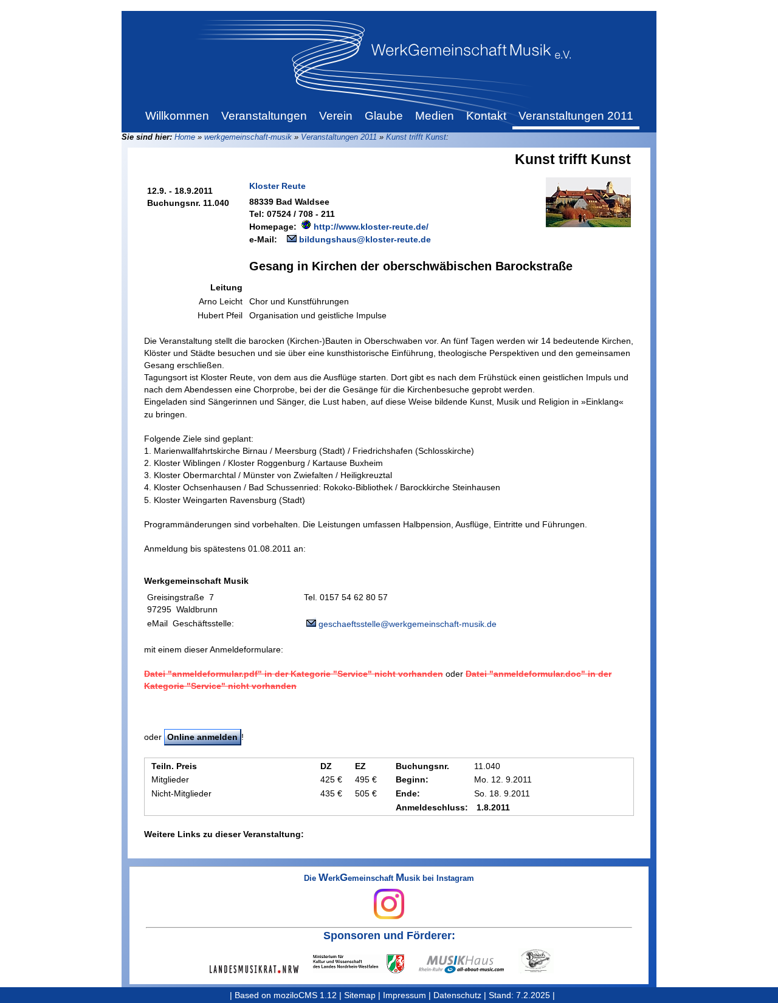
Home (184, 137)
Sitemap (360, 995)
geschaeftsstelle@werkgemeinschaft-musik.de (407, 624)
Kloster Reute (277, 186)
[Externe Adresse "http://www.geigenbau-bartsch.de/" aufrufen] (543, 960)
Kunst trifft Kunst (416, 137)
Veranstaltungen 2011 (339, 137)
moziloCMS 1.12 (305, 995)
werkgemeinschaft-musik (248, 137)
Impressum (404, 995)
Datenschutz (457, 995)
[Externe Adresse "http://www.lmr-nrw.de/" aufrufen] (261, 969)
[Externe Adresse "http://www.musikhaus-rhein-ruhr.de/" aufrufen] (468, 964)
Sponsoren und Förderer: (389, 935)
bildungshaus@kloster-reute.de (365, 239)
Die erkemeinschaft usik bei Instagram (389, 878)
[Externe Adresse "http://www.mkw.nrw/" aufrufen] (366, 964)
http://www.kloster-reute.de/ (371, 226)
